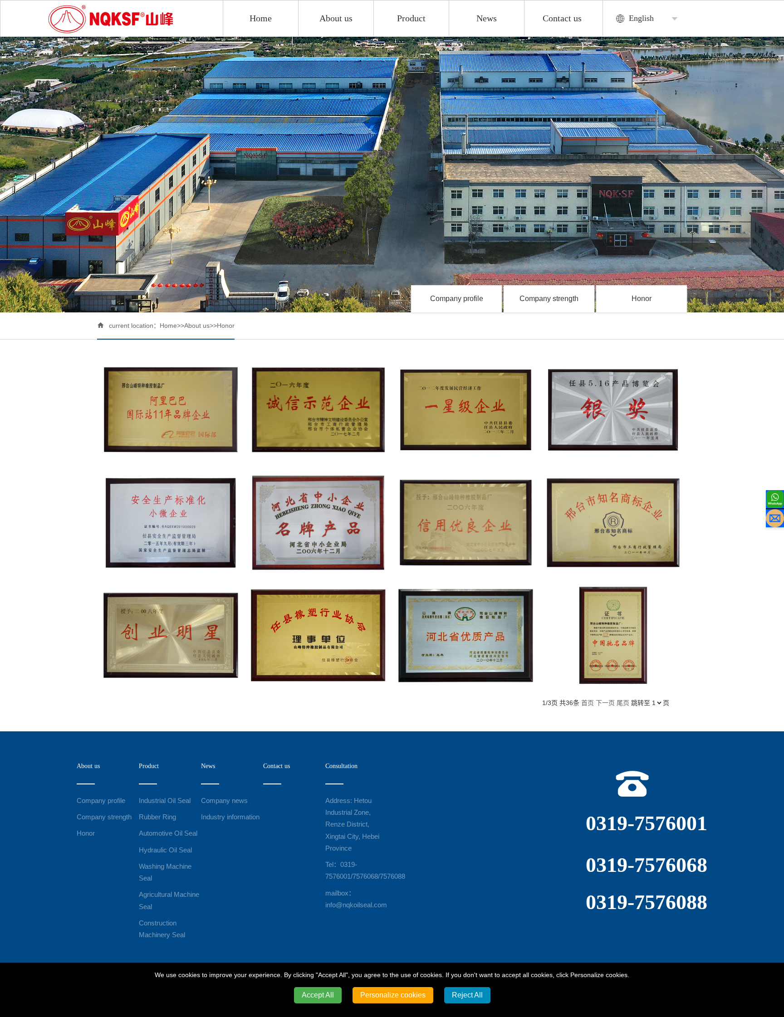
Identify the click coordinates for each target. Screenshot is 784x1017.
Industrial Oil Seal (165, 800)
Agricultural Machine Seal (169, 900)
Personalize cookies (393, 995)
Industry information (230, 817)
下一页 (605, 702)
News (486, 18)
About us (336, 18)
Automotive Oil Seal (168, 833)
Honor (642, 298)
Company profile (456, 298)
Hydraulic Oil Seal (165, 850)
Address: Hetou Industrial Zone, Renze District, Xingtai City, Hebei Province (352, 824)
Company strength (548, 298)
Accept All (318, 995)
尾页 (623, 702)
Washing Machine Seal (165, 872)
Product (411, 18)
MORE (171, 410)
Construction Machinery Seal (162, 929)
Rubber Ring (157, 817)
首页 (587, 702)
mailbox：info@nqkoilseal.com (356, 899)
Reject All (467, 995)
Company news (224, 800)
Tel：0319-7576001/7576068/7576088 (356, 870)
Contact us (562, 18)
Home (261, 18)
